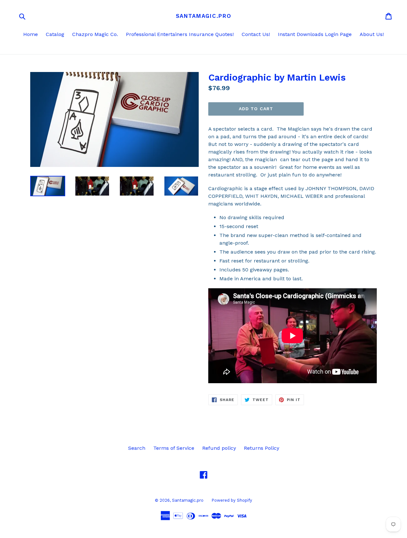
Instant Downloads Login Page (315, 34)
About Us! (372, 34)
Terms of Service (173, 448)
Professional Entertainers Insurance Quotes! (180, 34)
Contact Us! (256, 34)
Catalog (55, 34)
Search (136, 448)
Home (30, 34)
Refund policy (219, 448)
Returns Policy (261, 448)
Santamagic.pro (203, 16)
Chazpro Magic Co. (95, 34)
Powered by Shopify (231, 500)
